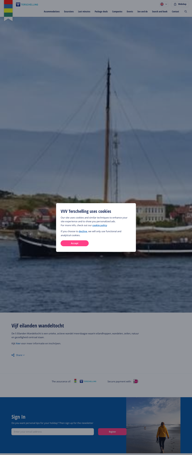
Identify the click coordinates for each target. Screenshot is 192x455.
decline (83, 231)
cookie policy (99, 225)
